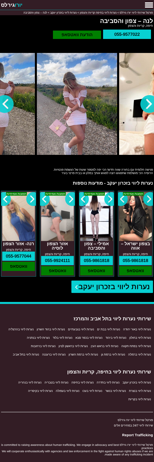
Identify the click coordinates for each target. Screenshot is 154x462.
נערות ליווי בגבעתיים (81, 329)
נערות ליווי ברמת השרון (83, 354)
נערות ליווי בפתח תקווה (136, 346)
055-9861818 (135, 260)
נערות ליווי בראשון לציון (73, 346)
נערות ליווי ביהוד (115, 337)
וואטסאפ (135, 270)
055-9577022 (127, 34)
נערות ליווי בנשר (115, 390)
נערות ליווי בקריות (139, 399)
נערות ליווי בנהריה (30, 382)
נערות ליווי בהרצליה (21, 329)
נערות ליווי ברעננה (54, 354)
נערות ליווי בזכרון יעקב (114, 287)
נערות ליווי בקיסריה (40, 390)
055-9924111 (57, 260)
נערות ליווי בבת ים (108, 329)
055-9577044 (18, 256)
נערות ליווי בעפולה (67, 390)
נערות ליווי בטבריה (56, 382)
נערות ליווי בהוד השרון (51, 329)
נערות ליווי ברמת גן (113, 354)
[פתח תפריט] (149, 5)
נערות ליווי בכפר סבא (88, 337)
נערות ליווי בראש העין (104, 346)
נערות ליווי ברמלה (139, 354)
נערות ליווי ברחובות (43, 346)
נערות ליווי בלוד (62, 337)
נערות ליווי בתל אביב (26, 354)
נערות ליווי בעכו (92, 390)
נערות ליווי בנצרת (140, 390)
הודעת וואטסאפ (77, 34)
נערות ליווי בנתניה (38, 337)
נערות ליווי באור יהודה (137, 329)
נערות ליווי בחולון (140, 337)
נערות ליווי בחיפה (82, 382)
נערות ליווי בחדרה (108, 382)
